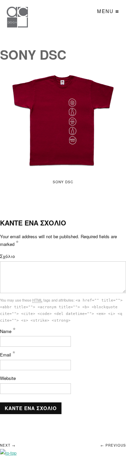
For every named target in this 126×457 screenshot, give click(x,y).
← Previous (113, 445)
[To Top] (8, 453)
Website (8, 378)
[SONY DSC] (63, 120)
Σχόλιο (7, 256)
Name (8, 331)
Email (7, 354)
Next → (7, 445)
